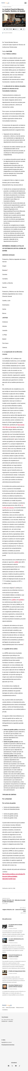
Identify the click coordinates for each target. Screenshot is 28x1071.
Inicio (3, 1007)
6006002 (10, 1021)
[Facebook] (8, 1066)
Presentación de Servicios (8, 1044)
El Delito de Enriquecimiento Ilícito (17, 971)
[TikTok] (19, 1066)
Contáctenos (5, 1009)
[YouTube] (16, 1066)
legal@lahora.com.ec (7, 1042)
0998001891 (5, 1021)
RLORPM (20, 599)
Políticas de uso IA (20, 1007)
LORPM (19, 207)
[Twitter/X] (12, 1066)
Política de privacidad (10, 1007)
